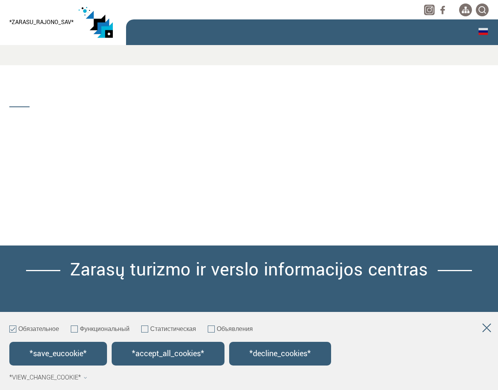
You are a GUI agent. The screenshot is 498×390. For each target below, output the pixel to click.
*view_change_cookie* (45, 377)
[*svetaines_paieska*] (482, 9)
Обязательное (38, 329)
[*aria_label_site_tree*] (465, 9)
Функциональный (105, 329)
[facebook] (442, 10)
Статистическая (173, 329)
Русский (484, 31)
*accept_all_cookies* (168, 353)
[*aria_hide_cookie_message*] (487, 329)
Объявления (235, 329)
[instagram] (429, 10)
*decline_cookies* (280, 353)
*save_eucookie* (58, 353)
